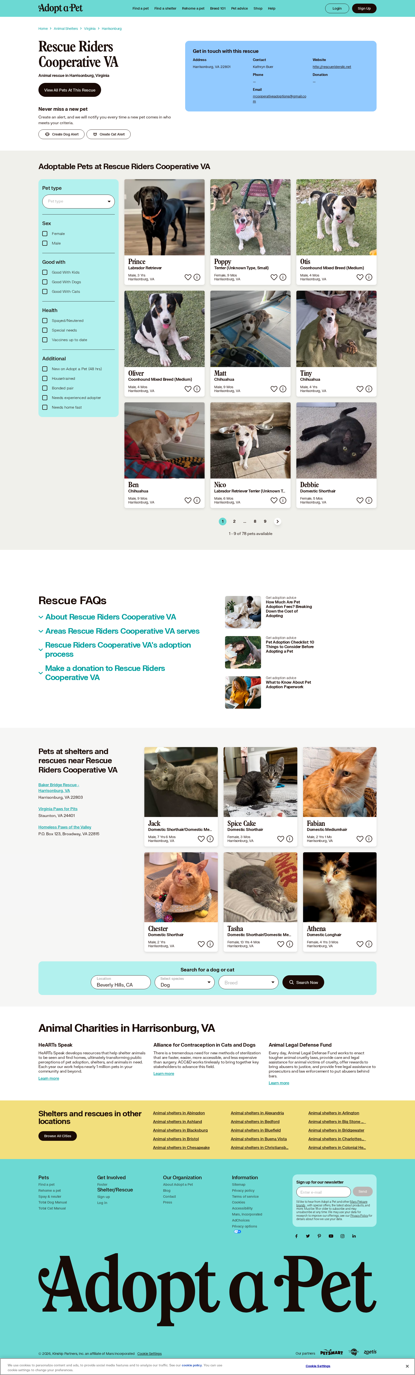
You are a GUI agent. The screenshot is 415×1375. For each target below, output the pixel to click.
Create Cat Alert (112, 134)
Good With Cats (66, 291)
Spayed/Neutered (68, 320)
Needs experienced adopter (76, 397)
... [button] (244, 521)
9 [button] (265, 521)
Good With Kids (65, 272)
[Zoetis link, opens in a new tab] (370, 1352)
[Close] (407, 1366)
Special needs (64, 330)
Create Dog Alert (65, 134)
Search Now (307, 982)
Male (56, 243)
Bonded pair (62, 388)
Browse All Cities (57, 1136)
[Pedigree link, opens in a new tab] (353, 1352)
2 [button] (234, 521)
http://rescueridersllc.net (332, 67)
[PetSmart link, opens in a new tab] (331, 1352)
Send (363, 1191)
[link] (193, 8)
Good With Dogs (66, 282)
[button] (277, 521)
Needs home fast (67, 407)
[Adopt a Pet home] (60, 8)
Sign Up (364, 8)
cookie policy (192, 1365)
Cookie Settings (149, 1353)
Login (337, 8)
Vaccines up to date (69, 340)
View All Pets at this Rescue (69, 90)
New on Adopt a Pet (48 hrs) (77, 369)
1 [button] (223, 521)
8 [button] (255, 521)
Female (58, 233)
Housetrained (63, 378)
